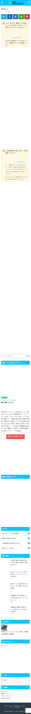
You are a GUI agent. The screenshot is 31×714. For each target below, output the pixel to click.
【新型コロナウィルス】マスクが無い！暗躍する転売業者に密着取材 (15, 633)
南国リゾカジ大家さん (14, 711)
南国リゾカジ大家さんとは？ (15, 436)
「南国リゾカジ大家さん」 (9, 400)
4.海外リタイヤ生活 (7, 548)
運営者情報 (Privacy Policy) (19, 705)
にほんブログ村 (17, 37)
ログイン (3, 691)
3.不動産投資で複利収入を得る (11, 543)
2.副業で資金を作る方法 (9, 538)
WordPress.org (5, 698)
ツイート (3, 645)
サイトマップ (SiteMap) (15, 707)
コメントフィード (6, 696)
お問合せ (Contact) (8, 705)
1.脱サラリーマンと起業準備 (10, 533)
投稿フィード (5, 693)
